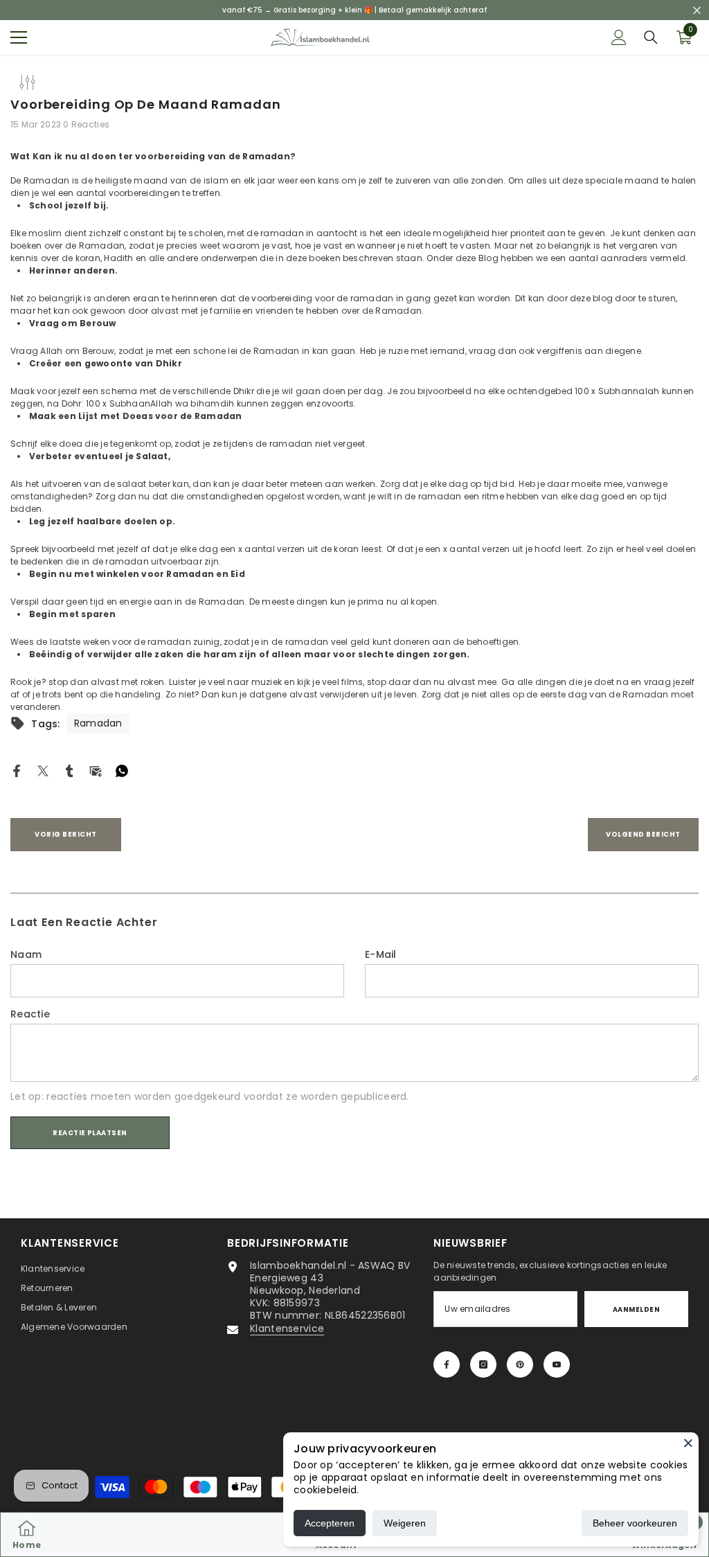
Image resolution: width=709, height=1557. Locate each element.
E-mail (381, 954)
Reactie (30, 1014)
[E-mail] (95, 770)
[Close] (688, 1442)
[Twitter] (43, 770)
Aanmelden (636, 1309)
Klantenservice (287, 1328)
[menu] (18, 37)
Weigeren (405, 1523)
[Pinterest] (520, 1364)
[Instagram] (483, 1364)
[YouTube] (557, 1364)
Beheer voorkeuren (635, 1523)
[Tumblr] (69, 770)
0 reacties (86, 124)
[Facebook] (16, 770)
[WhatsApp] (122, 770)
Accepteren (329, 1523)
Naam (26, 954)
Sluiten (697, 10)
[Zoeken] (651, 37)
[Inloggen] (619, 37)
